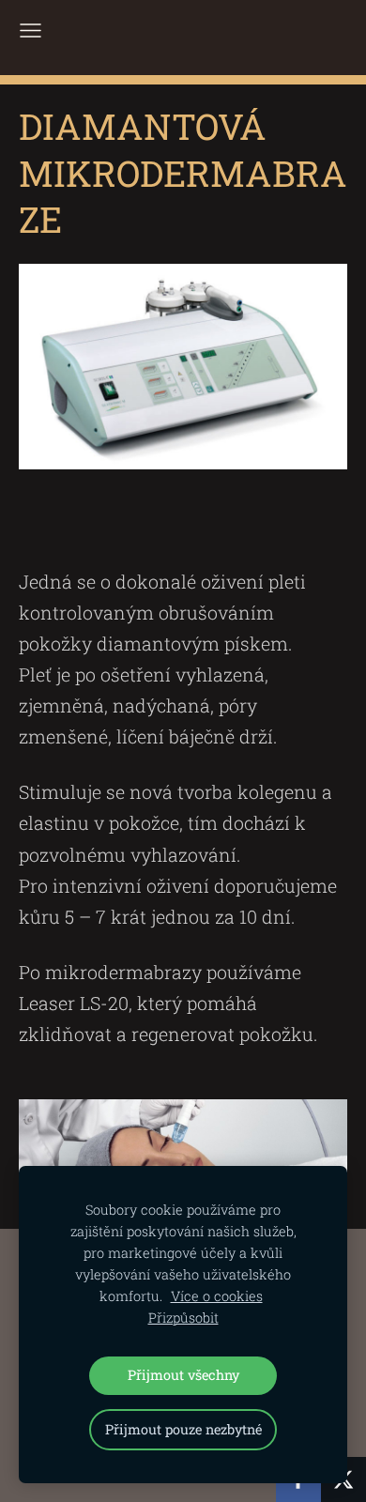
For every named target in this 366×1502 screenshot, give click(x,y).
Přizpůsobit (183, 1317)
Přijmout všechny (183, 1375)
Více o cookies (217, 1296)
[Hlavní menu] (30, 30)
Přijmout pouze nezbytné (183, 1429)
